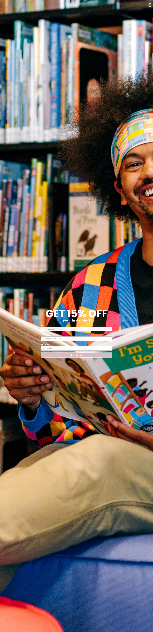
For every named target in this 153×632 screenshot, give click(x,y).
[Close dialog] (149, 4)
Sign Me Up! (76, 355)
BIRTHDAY (45, 344)
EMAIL (43, 335)
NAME (43, 325)
